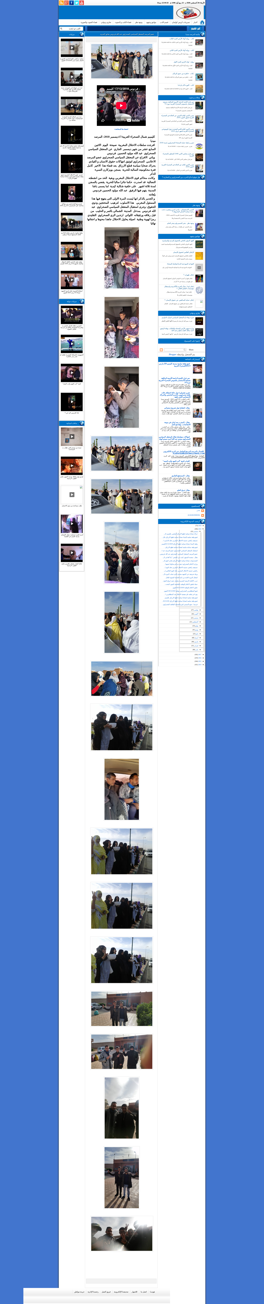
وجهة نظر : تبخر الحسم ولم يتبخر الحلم (180, 223)
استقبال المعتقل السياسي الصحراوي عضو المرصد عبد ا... (179, 550)
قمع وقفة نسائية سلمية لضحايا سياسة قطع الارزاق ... (181, 547)
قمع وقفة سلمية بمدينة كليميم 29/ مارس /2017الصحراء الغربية (175, 365)
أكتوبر (196, 614)
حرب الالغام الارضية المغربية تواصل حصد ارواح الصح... (180, 581)
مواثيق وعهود (151, 22)
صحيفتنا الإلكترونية (121, 1292)
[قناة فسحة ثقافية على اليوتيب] (81, 2)
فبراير (196, 646)
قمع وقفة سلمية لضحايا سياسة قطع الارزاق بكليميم (181, 598)
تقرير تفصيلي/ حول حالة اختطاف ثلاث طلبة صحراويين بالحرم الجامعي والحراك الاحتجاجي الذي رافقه (175, 395)
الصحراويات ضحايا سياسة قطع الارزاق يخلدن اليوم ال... (180, 561)
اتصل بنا (144, 1292)
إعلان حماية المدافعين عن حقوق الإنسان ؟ (179, 300)
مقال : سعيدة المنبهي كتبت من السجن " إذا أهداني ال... (180, 557)
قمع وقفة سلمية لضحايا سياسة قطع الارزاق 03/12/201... (180, 601)
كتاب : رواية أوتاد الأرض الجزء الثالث (181, 39)
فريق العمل (106, 1292)
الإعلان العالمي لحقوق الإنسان (183, 252)
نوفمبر (196, 610)
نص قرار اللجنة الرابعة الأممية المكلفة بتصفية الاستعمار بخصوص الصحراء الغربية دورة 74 (178, 103)
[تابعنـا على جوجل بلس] (66, 2)
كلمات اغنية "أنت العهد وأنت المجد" (176, 461)
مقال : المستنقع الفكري (181, 476)
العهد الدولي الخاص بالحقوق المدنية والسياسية (178, 241)
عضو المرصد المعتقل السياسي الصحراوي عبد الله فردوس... (178, 554)
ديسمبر (195, 531)
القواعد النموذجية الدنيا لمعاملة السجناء (180, 264)
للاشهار (134, 1292)
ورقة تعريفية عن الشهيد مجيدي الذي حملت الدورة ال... (180, 574)
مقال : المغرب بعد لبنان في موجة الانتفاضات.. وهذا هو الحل (177, 423)
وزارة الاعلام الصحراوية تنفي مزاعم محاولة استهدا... (181, 564)
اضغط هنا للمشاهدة (121, 129)
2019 (199, 525)
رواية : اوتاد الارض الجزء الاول (184, 62)
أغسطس (195, 622)
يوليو (196, 626)
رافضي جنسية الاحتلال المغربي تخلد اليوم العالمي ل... (180, 571)
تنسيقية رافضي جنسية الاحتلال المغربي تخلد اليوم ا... (181, 567)
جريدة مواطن (79, 1292)
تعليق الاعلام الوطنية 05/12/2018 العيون (185, 587)
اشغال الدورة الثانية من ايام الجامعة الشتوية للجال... (181, 577)
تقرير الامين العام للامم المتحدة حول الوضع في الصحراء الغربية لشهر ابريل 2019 (178, 130)
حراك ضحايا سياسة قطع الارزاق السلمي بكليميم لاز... (180, 534)
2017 (199, 654)
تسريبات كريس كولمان (181, 22)
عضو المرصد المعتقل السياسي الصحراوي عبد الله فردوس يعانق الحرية (127, 34)
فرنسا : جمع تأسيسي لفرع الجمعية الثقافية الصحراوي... (180, 604)
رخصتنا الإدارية (93, 1292)
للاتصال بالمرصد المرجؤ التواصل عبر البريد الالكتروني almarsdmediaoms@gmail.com (184, 452)
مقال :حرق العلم (183, 490)
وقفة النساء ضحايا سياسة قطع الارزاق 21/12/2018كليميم (180, 544)
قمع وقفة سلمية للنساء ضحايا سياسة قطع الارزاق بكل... (180, 537)
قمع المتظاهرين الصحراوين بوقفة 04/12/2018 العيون (181, 591)
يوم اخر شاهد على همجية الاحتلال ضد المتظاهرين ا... (181, 594)
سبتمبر (195, 618)
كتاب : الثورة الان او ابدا (186, 85)
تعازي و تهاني (106, 22)
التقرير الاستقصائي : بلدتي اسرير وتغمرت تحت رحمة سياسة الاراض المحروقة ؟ (178, 210)
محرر (198, 510)
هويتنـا (152, 1292)
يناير (196, 649)
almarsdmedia (194, 515)
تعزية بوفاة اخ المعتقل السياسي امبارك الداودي (178, 317)
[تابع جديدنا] (61, 2)
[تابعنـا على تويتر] (76, 2)
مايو (196, 634)
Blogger (172, 354)
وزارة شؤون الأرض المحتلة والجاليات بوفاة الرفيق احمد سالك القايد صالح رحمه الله (177, 329)
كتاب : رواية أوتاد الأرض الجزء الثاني (182, 50)
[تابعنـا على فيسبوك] (71, 2)
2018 (199, 529)
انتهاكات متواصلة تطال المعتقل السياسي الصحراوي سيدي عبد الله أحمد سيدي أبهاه (175, 438)
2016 (199, 658)
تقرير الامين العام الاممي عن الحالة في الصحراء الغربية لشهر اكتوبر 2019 (177, 116)
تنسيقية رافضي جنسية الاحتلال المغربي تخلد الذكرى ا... (180, 540)
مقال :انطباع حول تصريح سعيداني (177, 408)
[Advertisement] (116, 12)
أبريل (196, 638)
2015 (199, 661)
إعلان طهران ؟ (188, 275)
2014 (199, 664)
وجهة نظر (138, 22)
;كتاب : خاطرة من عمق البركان (183, 73)
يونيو (196, 630)
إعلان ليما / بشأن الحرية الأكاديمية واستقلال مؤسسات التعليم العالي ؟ (179, 287)
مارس (196, 642)
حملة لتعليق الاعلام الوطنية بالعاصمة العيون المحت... (181, 584)
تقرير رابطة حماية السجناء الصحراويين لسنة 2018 (177, 143)
